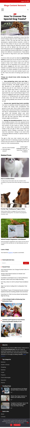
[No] (28, 422)
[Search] (28, 10)
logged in (10, 252)
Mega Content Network (15, 5)
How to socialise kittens (7, 178)
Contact (3, 416)
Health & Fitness (5, 364)
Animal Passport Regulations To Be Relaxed (13, 239)
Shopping (3, 367)
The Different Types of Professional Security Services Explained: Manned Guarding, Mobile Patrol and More (14, 290)
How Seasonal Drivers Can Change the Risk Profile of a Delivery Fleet (19, 389)
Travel (2, 372)
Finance (3, 382)
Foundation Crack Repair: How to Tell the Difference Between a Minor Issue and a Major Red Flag (14, 278)
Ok (11, 424)
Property (3, 375)
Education (3, 380)
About (2, 414)
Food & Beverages (6, 377)
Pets (15, 14)
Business (3, 362)
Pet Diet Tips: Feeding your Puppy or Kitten (13, 209)
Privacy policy (17, 424)
